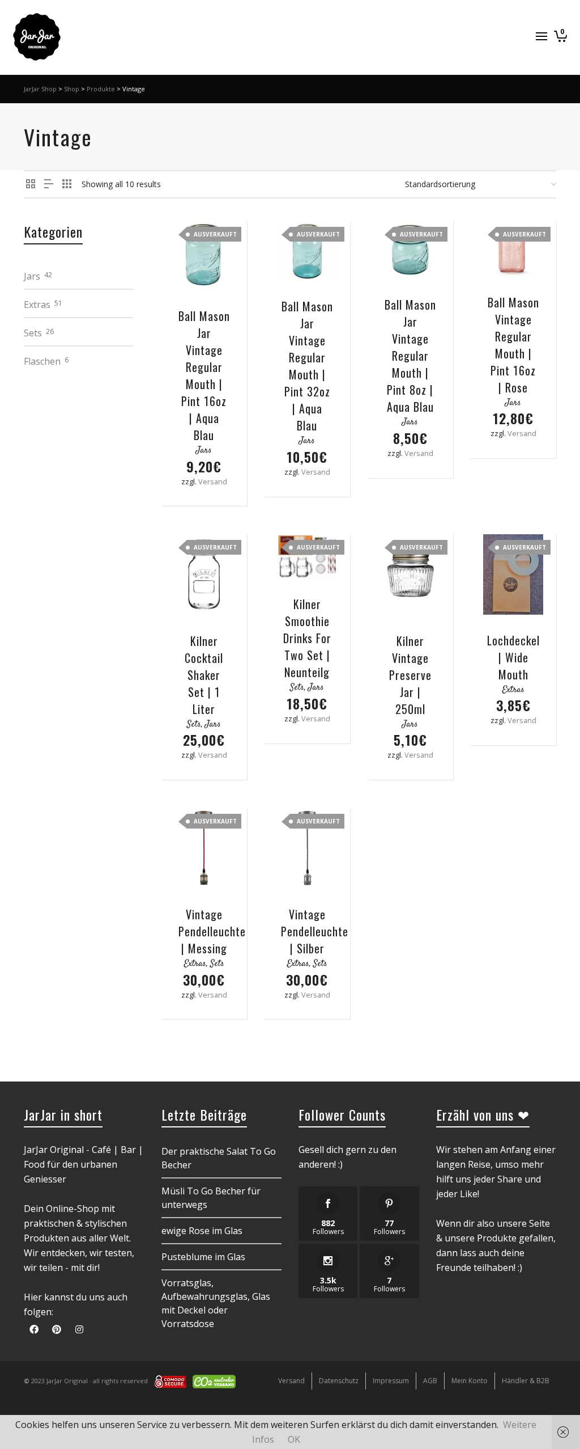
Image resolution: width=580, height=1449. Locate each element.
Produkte (101, 89)
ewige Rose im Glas (201, 1230)
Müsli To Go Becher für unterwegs (211, 1198)
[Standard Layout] (30, 184)
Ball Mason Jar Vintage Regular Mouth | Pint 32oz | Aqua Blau (307, 366)
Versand (212, 481)
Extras (513, 689)
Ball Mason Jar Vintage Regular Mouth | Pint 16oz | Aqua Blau (204, 375)
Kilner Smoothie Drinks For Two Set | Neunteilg (307, 638)
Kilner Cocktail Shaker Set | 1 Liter (204, 674)
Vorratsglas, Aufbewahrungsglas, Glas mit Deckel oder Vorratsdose (215, 1303)
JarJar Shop (40, 89)
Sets (194, 724)
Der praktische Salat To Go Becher (218, 1158)
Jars (204, 450)
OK (294, 1439)
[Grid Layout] (67, 184)
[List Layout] (49, 184)
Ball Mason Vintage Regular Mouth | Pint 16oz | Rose (513, 345)
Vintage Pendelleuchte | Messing (212, 931)
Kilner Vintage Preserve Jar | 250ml (410, 674)
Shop (71, 89)
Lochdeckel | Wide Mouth (513, 657)
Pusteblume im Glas (203, 1257)
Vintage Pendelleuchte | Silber (314, 931)
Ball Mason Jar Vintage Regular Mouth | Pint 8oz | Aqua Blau (410, 355)
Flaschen (42, 361)
